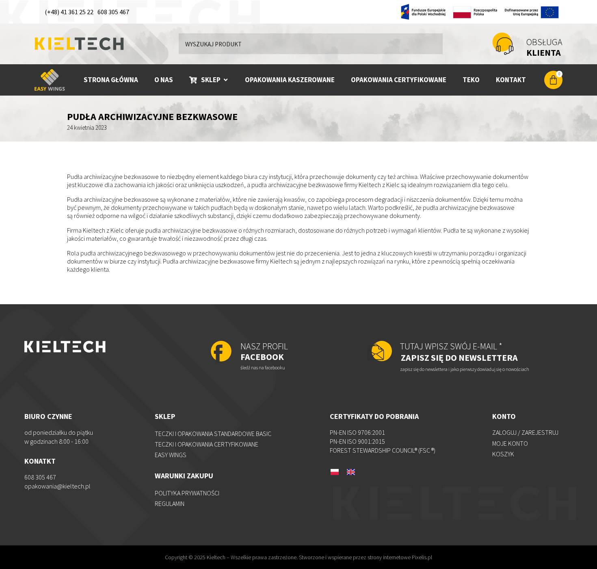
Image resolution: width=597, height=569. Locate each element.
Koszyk (503, 454)
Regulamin (169, 503)
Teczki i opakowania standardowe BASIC (213, 433)
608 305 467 (113, 12)
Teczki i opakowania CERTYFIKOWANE (206, 444)
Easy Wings (170, 455)
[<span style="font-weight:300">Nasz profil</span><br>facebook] (221, 352)
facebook (264, 351)
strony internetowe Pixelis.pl (400, 557)
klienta (544, 47)
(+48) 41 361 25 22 (69, 12)
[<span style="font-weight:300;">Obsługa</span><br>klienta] (503, 44)
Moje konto (510, 443)
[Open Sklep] (226, 80)
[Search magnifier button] (432, 43)
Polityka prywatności (187, 493)
